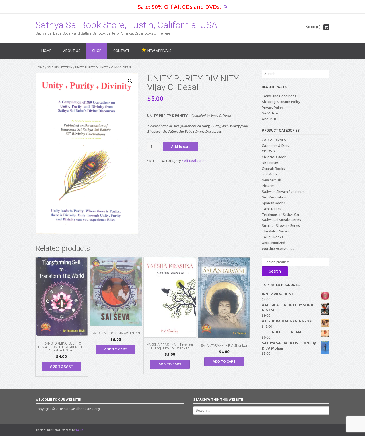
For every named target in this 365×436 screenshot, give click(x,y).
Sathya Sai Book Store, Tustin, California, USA (126, 25)
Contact (121, 50)
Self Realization (59, 67)
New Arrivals (272, 180)
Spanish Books (273, 203)
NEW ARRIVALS (159, 50)
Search (275, 271)
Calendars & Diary (275, 145)
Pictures (268, 186)
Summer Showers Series (281, 225)
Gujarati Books (273, 168)
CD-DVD (268, 151)
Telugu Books (272, 237)
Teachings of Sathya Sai (280, 214)
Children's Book (274, 157)
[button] (130, 81)
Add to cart (180, 146)
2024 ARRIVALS (274, 139)
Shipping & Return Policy (281, 102)
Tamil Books (271, 209)
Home (46, 50)
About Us (71, 50)
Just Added (271, 174)
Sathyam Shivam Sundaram (283, 191)
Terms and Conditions (279, 96)
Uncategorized (273, 242)
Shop (97, 50)
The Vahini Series (275, 231)
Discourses (270, 163)
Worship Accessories (278, 248)
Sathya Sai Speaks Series (281, 219)
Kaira (79, 429)
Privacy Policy (272, 107)
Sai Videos (270, 113)
